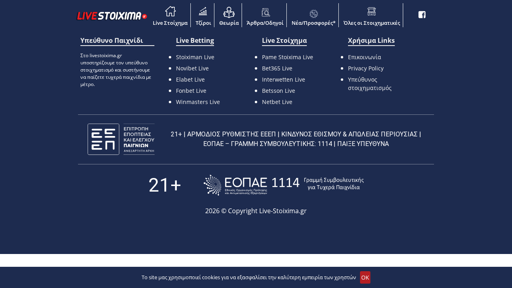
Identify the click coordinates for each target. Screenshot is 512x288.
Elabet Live (190, 79)
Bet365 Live (277, 68)
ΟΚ (365, 277)
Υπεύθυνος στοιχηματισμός (370, 84)
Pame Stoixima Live (287, 57)
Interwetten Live (283, 79)
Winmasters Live (198, 102)
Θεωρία (229, 22)
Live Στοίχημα (170, 22)
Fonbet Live (191, 90)
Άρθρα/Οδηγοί (265, 22)
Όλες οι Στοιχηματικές (372, 22)
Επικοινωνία (364, 57)
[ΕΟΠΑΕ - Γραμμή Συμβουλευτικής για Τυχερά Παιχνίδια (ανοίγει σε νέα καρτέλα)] (284, 185)
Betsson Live (278, 90)
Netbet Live (277, 102)
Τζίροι (203, 22)
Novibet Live (192, 68)
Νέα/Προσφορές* (314, 22)
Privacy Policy (366, 68)
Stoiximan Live (195, 57)
